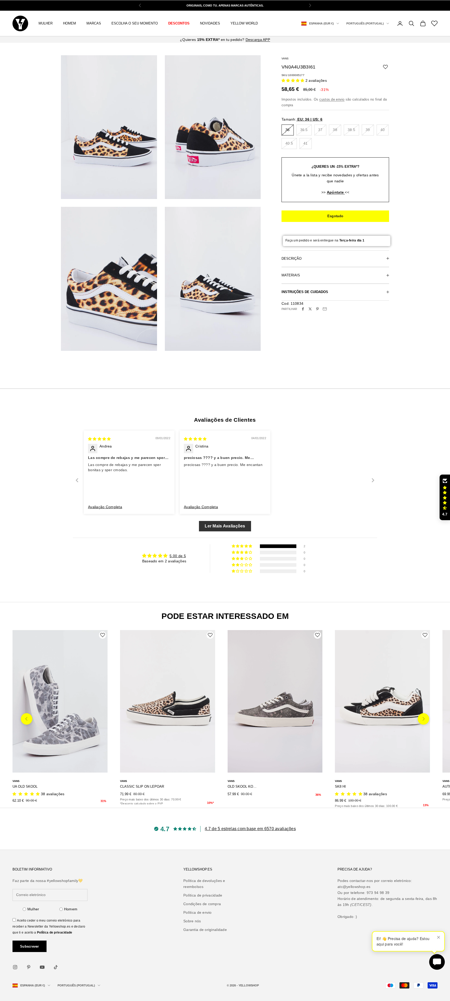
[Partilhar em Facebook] (303, 309)
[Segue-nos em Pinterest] (28, 967)
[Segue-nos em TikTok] (55, 967)
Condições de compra (202, 904)
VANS (285, 58)
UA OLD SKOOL (25, 786)
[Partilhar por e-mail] (325, 309)
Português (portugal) (365, 23)
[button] (293, 80)
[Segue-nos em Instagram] (15, 967)
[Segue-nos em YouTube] (42, 967)
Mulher (33, 909)
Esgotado (335, 216)
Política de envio (197, 912)
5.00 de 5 (178, 556)
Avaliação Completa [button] (105, 507)
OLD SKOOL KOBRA (242, 786)
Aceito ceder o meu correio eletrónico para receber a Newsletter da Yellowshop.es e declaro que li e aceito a (48, 926)
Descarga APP (258, 40)
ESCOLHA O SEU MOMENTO (134, 23)
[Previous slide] (77, 480)
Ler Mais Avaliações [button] (225, 526)
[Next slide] (373, 480)
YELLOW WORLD (244, 23)
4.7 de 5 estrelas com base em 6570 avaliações (250, 828)
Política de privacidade (54, 932)
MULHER (46, 23)
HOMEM (69, 23)
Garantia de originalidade (205, 930)
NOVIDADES (210, 23)
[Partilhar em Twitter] (310, 309)
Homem (70, 909)
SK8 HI (340, 786)
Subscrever (29, 946)
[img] (99, 439)
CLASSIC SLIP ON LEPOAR (142, 786)
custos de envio (331, 99)
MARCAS (93, 23)
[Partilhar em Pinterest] (317, 309)
